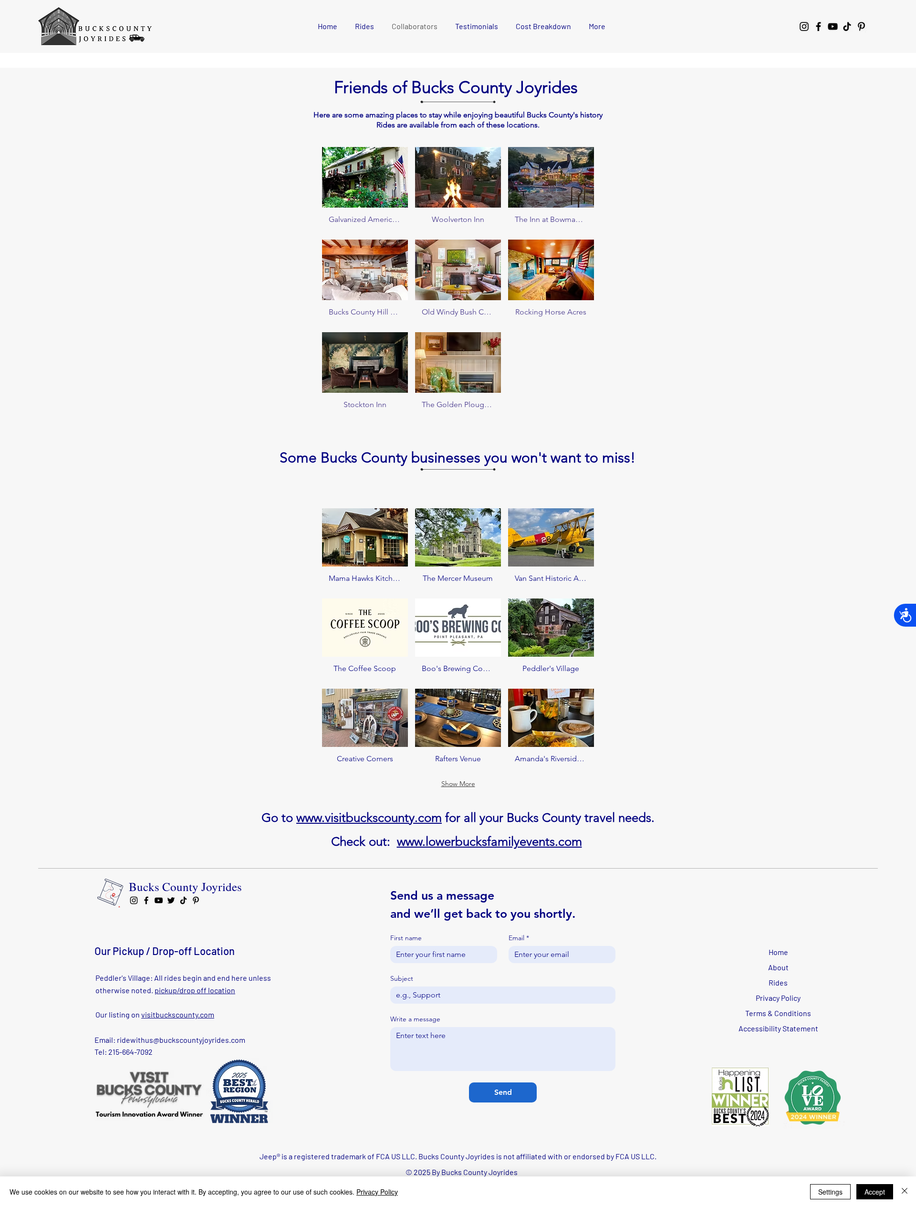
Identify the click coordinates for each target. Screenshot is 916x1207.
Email (519, 938)
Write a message (415, 1019)
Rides (778, 982)
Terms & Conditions (778, 1013)
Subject (401, 979)
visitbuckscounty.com (177, 1014)
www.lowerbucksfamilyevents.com (489, 841)
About (778, 967)
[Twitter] (171, 900)
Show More (458, 783)
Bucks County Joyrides (185, 886)
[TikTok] (847, 26)
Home (778, 951)
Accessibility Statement (778, 1028)
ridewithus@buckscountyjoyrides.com (181, 1039)
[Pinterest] (861, 26)
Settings (830, 1192)
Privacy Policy (778, 997)
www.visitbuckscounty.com (369, 817)
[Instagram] (804, 26)
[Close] (904, 1191)
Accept (874, 1192)
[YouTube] (833, 26)
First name (406, 938)
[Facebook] (818, 26)
